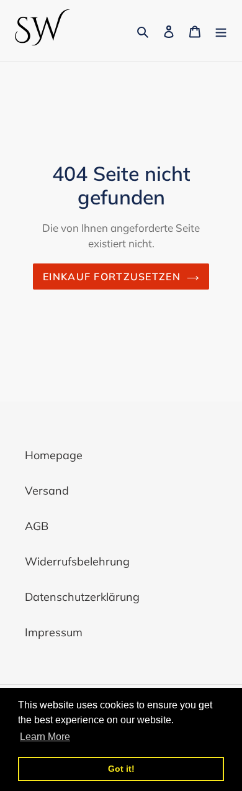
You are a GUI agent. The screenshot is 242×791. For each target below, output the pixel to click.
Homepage (54, 455)
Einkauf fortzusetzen (112, 276)
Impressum (54, 632)
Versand (47, 490)
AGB (36, 526)
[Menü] (221, 30)
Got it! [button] (121, 769)
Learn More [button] (45, 736)
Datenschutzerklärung (82, 597)
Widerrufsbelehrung (77, 561)
